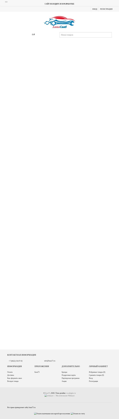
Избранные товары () (97, 372)
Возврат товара (12, 381)
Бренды (64, 372)
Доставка (10, 375)
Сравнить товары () (96, 375)
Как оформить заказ (14, 378)
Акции (64, 381)
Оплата (9, 372)
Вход (94, 9)
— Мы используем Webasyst (63, 396)
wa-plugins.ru (71, 393)
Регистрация (106, 9)
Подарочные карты (69, 375)
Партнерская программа (70, 378)
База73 (37, 372)
